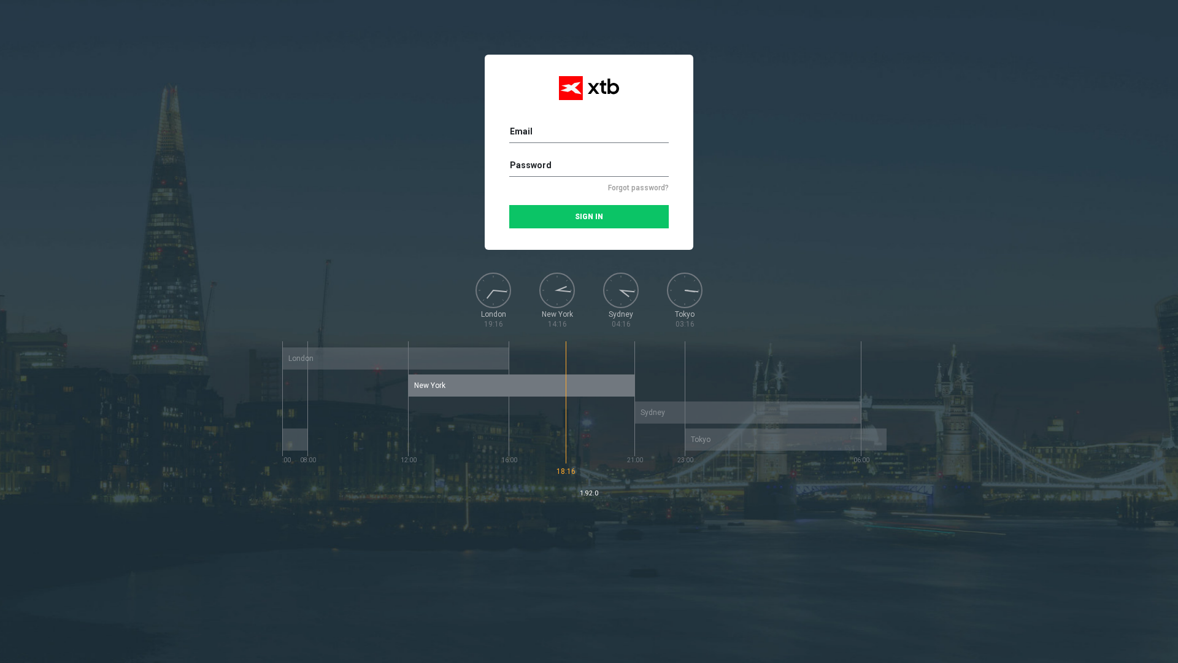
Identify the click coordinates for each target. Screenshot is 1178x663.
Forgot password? (638, 188)
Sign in (589, 216)
